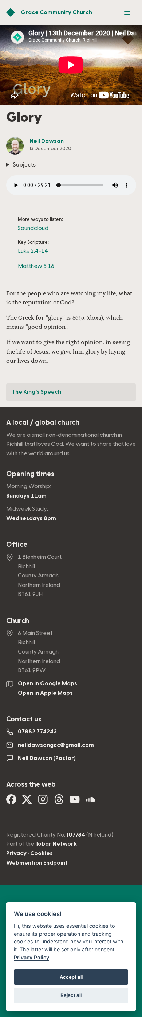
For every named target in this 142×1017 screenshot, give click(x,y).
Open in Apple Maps (45, 693)
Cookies (41, 853)
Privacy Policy (31, 957)
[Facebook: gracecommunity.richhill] (11, 802)
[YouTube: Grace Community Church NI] (75, 802)
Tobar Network (56, 844)
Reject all (71, 995)
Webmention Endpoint (37, 863)
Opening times (30, 474)
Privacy (16, 853)
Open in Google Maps (47, 683)
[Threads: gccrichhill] (59, 802)
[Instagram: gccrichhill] (43, 802)
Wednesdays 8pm (31, 518)
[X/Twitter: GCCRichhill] (27, 802)
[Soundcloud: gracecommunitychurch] (91, 802)
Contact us (24, 719)
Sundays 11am (26, 496)
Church (17, 620)
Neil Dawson (46, 141)
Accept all (71, 977)
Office (16, 544)
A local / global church (42, 422)
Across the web (31, 784)
